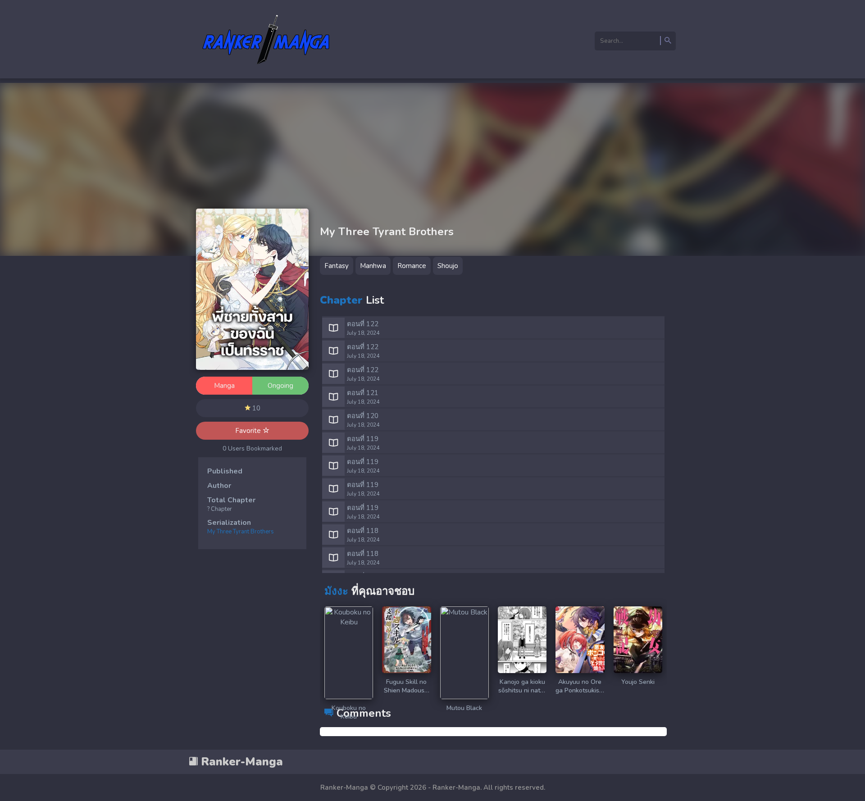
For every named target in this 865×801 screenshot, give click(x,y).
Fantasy (336, 265)
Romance (411, 265)
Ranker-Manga (240, 761)
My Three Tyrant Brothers (240, 532)
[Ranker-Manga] (266, 69)
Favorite (249, 430)
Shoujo (447, 265)
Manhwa (373, 265)
